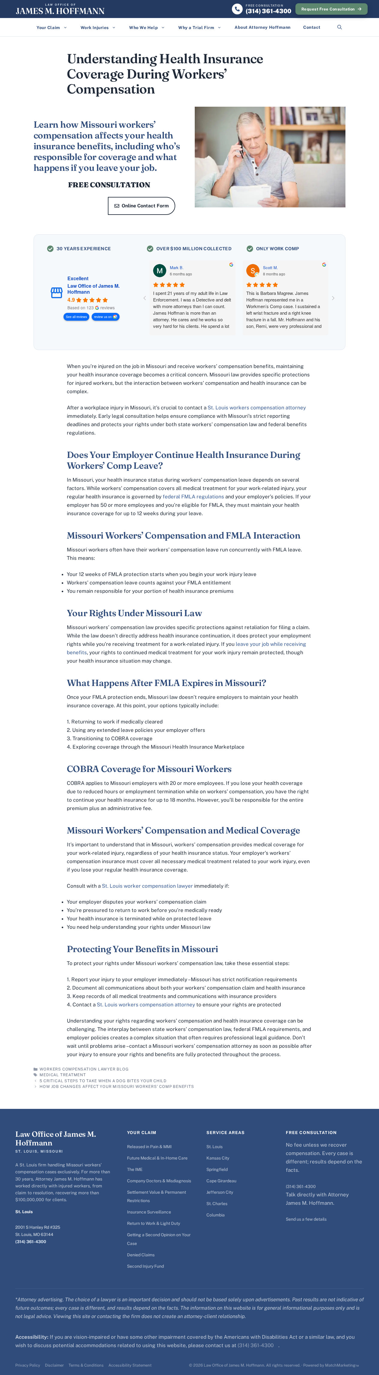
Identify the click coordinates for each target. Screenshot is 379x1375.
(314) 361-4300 (30, 1241)
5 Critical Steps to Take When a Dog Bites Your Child (103, 1081)
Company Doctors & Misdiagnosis (159, 1180)
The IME (135, 1169)
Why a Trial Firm (196, 27)
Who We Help (143, 27)
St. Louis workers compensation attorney (257, 408)
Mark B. (177, 267)
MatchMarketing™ (342, 1365)
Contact (312, 27)
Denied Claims (141, 1254)
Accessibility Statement (130, 1365)
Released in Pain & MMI (149, 1146)
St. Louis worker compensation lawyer (147, 886)
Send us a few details (306, 1219)
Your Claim (48, 27)
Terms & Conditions (86, 1365)
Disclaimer (54, 1365)
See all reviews (76, 316)
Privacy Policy (27, 1365)
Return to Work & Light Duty (153, 1223)
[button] (339, 27)
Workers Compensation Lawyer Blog (84, 1069)
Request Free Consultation (328, 9)
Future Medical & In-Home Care (157, 1158)
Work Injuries (95, 27)
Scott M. (270, 267)
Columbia (215, 1215)
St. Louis (214, 1146)
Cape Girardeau (221, 1180)
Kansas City (217, 1158)
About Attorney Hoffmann (263, 27)
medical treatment (63, 1075)
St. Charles (216, 1203)
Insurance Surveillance (149, 1212)
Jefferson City (219, 1192)
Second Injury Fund (145, 1266)
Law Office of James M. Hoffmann (93, 289)
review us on (103, 316)
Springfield (217, 1169)
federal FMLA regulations (193, 497)
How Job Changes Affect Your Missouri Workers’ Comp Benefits (117, 1086)
